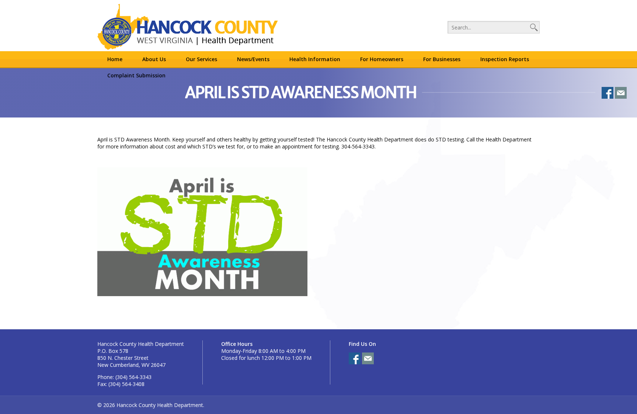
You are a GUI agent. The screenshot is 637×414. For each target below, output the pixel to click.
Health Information (314, 59)
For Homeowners (381, 59)
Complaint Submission (136, 75)
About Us (154, 59)
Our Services (201, 59)
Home (114, 59)
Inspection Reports (504, 59)
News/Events (253, 59)
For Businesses (441, 59)
